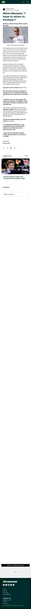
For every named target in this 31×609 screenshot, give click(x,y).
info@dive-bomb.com (7, 600)
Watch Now (5, 592)
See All (26, 155)
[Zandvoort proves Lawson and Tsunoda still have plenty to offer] (15, 166)
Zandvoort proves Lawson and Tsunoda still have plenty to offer (14, 177)
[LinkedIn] (13, 585)
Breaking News (6, 143)
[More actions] (27, 9)
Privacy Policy (5, 603)
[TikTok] (11, 585)
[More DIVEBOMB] (26, 594)
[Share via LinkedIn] (11, 148)
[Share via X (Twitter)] (7, 148)
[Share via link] (14, 148)
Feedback (5, 601)
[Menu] (28, 2)
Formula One (6, 141)
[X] (6, 585)
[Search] (23, 2)
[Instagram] (4, 585)
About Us (5, 590)
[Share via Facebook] (3, 148)
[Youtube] (9, 585)
